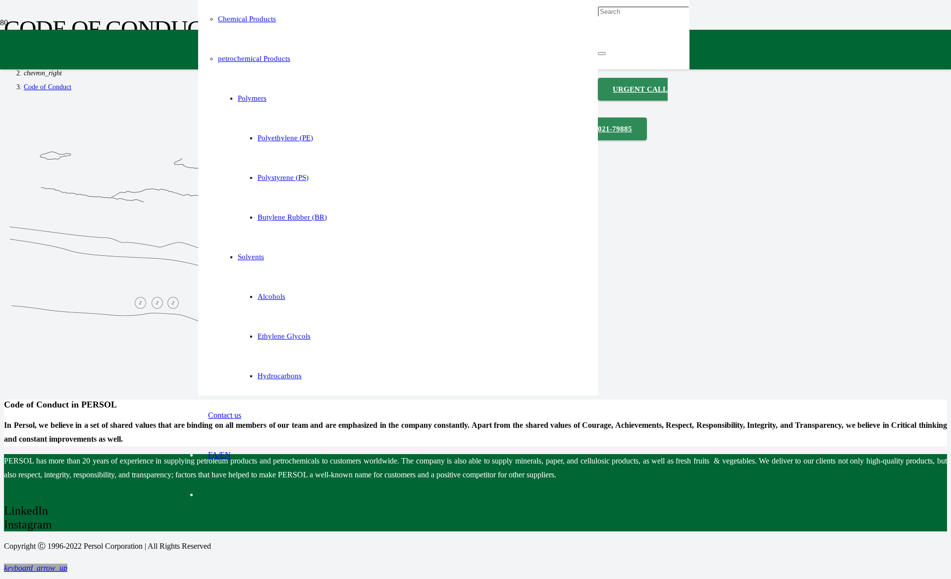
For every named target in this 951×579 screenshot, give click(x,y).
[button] (35, 568)
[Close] (602, 53)
